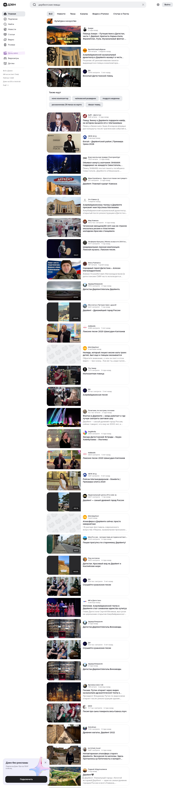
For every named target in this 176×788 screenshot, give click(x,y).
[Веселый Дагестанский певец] (64, 77)
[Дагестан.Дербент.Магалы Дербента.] (64, 291)
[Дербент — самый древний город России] (64, 502)
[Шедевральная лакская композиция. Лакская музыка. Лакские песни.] (64, 248)
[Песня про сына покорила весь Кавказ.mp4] (64, 713)
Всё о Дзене (7, 71)
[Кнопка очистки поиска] (143, 4)
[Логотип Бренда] (5, 4)
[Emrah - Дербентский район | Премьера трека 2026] (64, 143)
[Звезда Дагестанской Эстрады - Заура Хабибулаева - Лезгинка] (64, 438)
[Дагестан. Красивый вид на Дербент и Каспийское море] (64, 565)
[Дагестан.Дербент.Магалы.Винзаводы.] (64, 628)
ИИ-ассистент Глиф (11, 74)
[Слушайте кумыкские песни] (64, 586)
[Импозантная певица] (64, 375)
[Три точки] (127, 29)
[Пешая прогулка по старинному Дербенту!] (64, 544)
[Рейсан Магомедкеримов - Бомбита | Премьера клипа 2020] (64, 480)
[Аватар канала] (85, 29)
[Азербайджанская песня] (64, 396)
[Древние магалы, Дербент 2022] (64, 734)
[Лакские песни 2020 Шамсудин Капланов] (64, 333)
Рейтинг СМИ (8, 78)
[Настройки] (158, 4)
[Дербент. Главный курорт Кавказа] (64, 185)
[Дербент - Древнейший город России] (64, 312)
